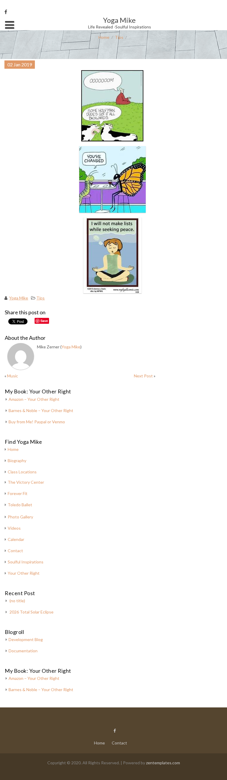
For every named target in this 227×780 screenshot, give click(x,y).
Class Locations (22, 471)
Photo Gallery (20, 516)
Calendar (16, 539)
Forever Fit (17, 493)
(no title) (17, 600)
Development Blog (26, 639)
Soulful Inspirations (25, 561)
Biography (17, 460)
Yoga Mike (18, 297)
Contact (15, 550)
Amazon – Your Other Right (34, 399)
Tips (119, 37)
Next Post (143, 375)
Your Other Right (24, 573)
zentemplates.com (163, 762)
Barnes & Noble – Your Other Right (41, 410)
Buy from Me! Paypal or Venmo (37, 421)
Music (12, 375)
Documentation (23, 650)
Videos (14, 528)
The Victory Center (26, 482)
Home (103, 37)
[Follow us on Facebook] (5, 12)
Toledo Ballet (20, 504)
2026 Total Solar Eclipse (31, 611)
